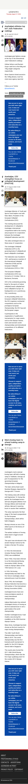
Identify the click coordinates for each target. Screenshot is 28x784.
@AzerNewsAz (10, 88)
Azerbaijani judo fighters (17, 93)
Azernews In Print (8, 766)
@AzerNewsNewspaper (16, 163)
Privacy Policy (7, 769)
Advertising (16, 762)
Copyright (19, 769)
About (3, 755)
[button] (2, 26)
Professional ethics (9, 759)
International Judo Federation (14, 96)
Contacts (5, 762)
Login (24, 18)
